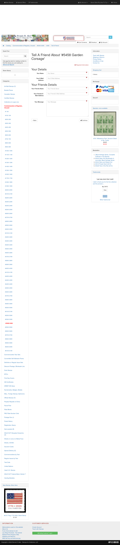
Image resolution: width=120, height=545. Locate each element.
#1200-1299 (8, 158)
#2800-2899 (8, 221)
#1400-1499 (8, 166)
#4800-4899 (8, 300)
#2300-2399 (8, 202)
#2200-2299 (8, 198)
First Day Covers (9, 378)
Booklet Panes (8, 90)
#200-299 (7, 119)
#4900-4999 (8, 304)
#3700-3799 (8, 256)
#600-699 (7, 135)
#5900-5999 (8, 343)
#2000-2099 (8, 190)
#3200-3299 (8, 237)
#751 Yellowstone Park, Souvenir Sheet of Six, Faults (105, 139)
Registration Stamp (10, 425)
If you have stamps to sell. (10, 531)
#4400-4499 (8, 284)
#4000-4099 (8, 268)
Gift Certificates (8, 382)
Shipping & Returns (98, 57)
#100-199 (7, 115)
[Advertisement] (60, 20)
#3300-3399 (8, 241)
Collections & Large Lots (11, 102)
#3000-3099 (8, 229)
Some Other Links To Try (99, 2)
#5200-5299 (8, 315)
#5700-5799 (8, 335)
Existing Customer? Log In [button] (45, 533)
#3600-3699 (8, 253)
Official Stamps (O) (10, 398)
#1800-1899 (8, 182)
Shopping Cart (97, 70)
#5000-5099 (8, 307)
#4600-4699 (8, 292)
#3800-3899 (8, 260)
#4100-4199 (8, 272)
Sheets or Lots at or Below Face (13, 439)
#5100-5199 (8, 311)
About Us (5, 529)
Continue (84, 120)
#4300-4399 (8, 280)
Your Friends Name (38, 89)
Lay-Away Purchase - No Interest (12, 533)
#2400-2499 (8, 205)
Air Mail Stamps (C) (10, 86)
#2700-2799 (8, 217)
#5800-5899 (8, 339)
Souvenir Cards (9, 447)
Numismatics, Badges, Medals (13, 390)
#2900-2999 (8, 225)
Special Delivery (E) (10, 450)
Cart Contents (82, 42)
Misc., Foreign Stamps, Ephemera (14, 394)
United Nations (8, 466)
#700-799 (7, 139)
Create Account (37, 527)
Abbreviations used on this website (12, 527)
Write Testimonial (105, 200)
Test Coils (7, 462)
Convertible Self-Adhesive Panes (14, 358)
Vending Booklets (9, 478)
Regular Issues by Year (11, 458)
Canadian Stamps (9, 94)
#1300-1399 (8, 162)
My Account (103, 42)
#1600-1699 (8, 174)
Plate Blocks (8, 409)
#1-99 (6, 111)
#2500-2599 (8, 209)
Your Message (39, 102)
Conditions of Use (98, 61)
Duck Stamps (8, 370)
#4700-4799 (8, 296)
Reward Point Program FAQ (10, 534)
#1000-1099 (8, 151)
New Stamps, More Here (10, 485)
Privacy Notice (97, 59)
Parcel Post (7, 405)
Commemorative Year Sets (12, 354)
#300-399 (7, 123)
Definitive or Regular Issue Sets (13, 362)
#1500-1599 (8, 170)
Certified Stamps (9, 98)
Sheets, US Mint (9, 443)
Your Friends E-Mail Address (39, 94)
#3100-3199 (8, 233)
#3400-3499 (8, 245)
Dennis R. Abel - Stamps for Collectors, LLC (25, 542)
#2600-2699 (8, 213)
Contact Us (96, 63)
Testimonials (96, 172)
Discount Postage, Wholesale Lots (14, 366)
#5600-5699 (8, 331)
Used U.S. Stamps (9, 470)
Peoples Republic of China (12, 402)
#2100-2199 (8, 194)
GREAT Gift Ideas (9, 386)
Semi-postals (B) (9, 429)
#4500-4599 (8, 288)
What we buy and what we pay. (11, 538)
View (105, 190)
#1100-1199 (8, 155)
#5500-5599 (8, 327)
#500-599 (7, 131)
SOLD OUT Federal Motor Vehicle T (15, 474)
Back (34, 120)
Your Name (40, 73)
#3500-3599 (8, 249)
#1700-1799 (8, 178)
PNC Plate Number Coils (11, 413)
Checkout (94, 42)
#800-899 (7, 143)
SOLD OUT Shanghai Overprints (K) (14, 434)
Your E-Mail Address (40, 79)
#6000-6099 (8, 347)
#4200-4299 (8, 276)
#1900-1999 (8, 186)
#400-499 (7, 127)
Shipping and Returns (8, 536)
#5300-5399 (8, 319)
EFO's (6, 374)
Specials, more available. (100, 108)
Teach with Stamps (98, 55)
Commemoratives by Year (12, 454)
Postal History (8, 421)
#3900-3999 (8, 264)
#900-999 (7, 147)
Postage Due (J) (9, 417)
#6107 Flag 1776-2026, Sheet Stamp (15, 515)
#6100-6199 (8, 351)
